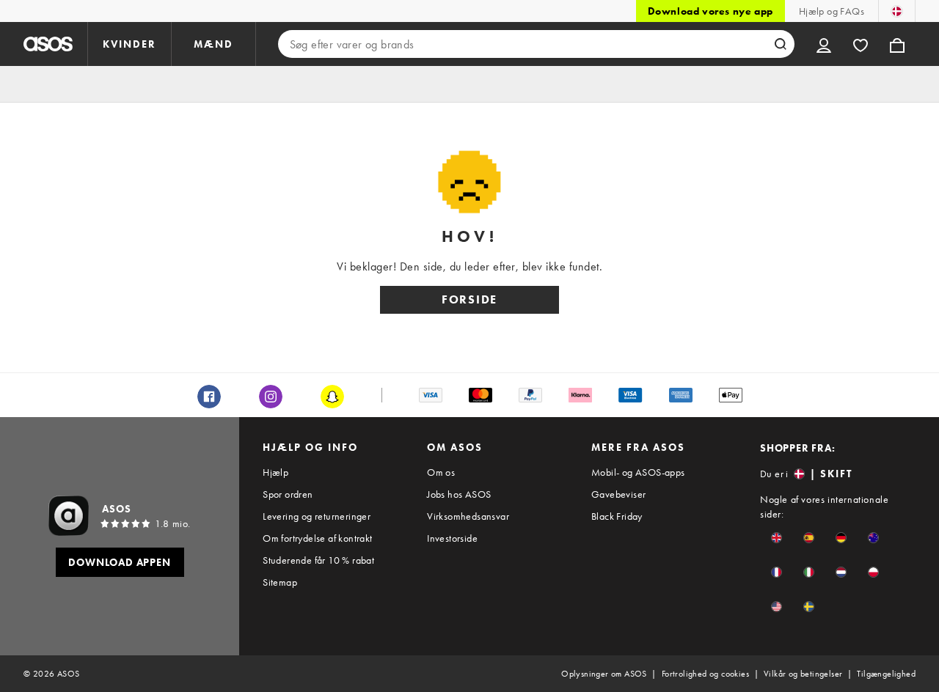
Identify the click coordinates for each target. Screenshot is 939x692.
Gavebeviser (618, 494)
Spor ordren (288, 494)
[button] (776, 537)
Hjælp (275, 472)
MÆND (213, 44)
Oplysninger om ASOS (604, 674)
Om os (441, 472)
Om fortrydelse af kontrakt (317, 538)
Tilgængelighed (886, 674)
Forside (469, 299)
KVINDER (129, 44)
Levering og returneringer (316, 516)
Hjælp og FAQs (831, 11)
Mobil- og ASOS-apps (638, 472)
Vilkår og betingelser (803, 674)
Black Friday (617, 516)
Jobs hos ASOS (459, 494)
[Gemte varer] (860, 44)
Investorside (452, 538)
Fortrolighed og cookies (705, 674)
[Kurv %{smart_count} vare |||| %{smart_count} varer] (897, 44)
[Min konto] (823, 44)
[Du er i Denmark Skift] (897, 11)
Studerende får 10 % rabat (318, 560)
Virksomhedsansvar (468, 516)
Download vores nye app (710, 11)
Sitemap (280, 582)
